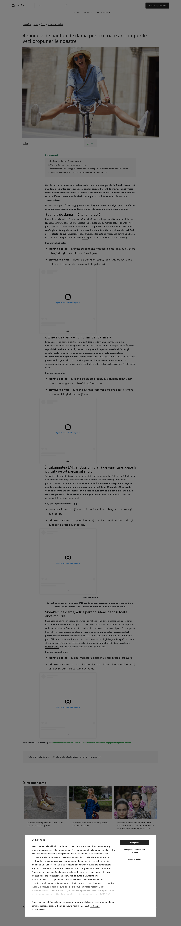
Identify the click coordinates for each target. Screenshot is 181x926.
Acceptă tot (134, 843)
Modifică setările (134, 859)
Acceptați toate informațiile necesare (134, 851)
